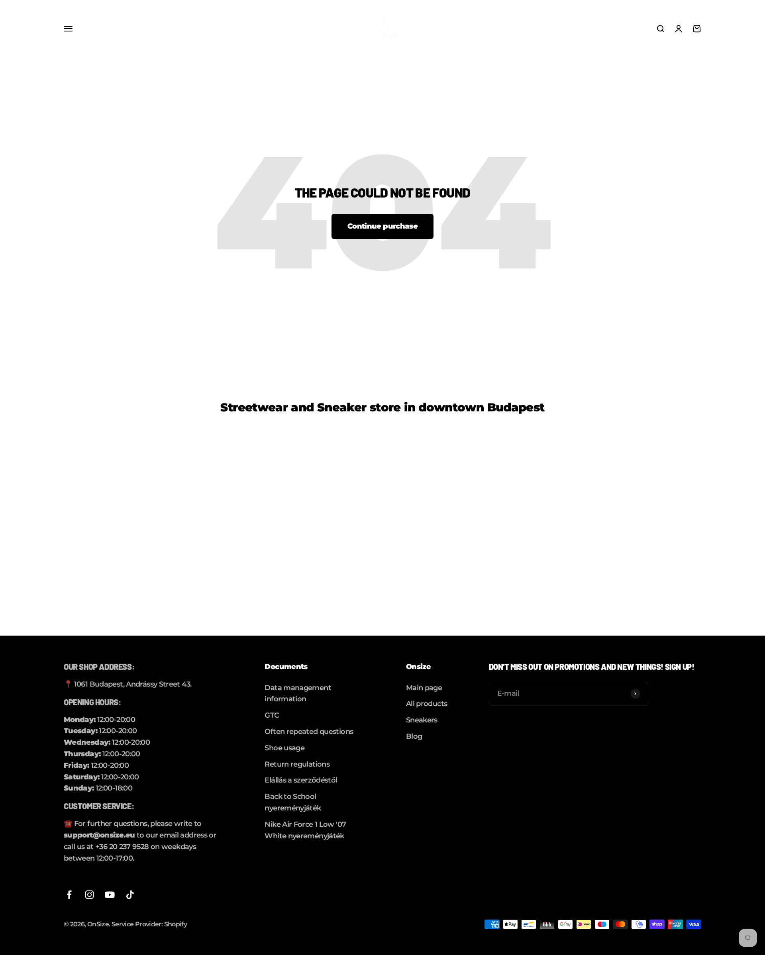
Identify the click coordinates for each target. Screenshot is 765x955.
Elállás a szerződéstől (301, 780)
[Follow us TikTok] (130, 894)
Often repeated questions (309, 731)
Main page (424, 687)
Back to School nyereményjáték (293, 802)
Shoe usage (284, 748)
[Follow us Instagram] (89, 894)
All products (426, 703)
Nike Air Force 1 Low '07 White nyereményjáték (305, 830)
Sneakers (421, 720)
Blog (414, 736)
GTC (272, 715)
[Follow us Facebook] (69, 894)
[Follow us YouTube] (109, 894)
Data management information (298, 693)
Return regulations (297, 764)
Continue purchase (382, 226)
